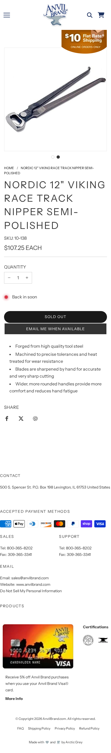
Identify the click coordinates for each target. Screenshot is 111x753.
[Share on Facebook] (6, 418)
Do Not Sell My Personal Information (31, 590)
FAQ (20, 728)
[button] (52, 157)
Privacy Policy (65, 728)
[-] (9, 278)
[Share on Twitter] (21, 418)
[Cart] (101, 15)
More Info (14, 698)
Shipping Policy (39, 728)
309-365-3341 (20, 554)
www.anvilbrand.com (33, 584)
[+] (27, 278)
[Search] (89, 15)
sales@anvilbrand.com (30, 578)
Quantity (15, 267)
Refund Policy (89, 728)
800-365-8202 (20, 548)
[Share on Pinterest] (35, 418)
